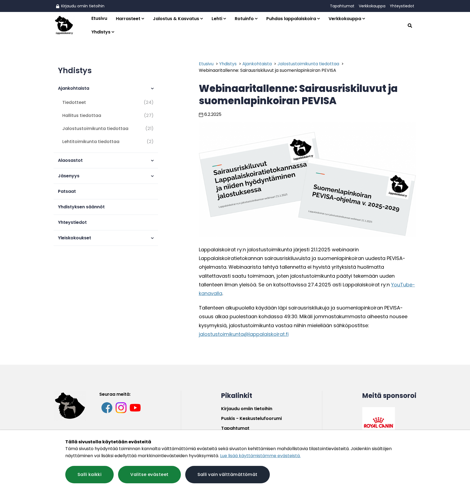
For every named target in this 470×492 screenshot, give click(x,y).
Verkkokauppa (372, 6)
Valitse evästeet (149, 474)
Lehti (217, 19)
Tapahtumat (342, 6)
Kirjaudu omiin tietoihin (82, 6)
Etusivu (99, 18)
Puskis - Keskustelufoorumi (251, 418)
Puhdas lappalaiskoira (291, 19)
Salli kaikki (89, 474)
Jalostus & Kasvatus (176, 19)
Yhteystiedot (402, 6)
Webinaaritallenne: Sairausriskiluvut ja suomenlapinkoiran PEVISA (267, 70)
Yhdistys (100, 32)
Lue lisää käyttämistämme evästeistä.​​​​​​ (260, 456)
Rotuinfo (244, 19)
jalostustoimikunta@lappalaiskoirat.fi (244, 334)
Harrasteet (128, 19)
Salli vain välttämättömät (227, 474)
